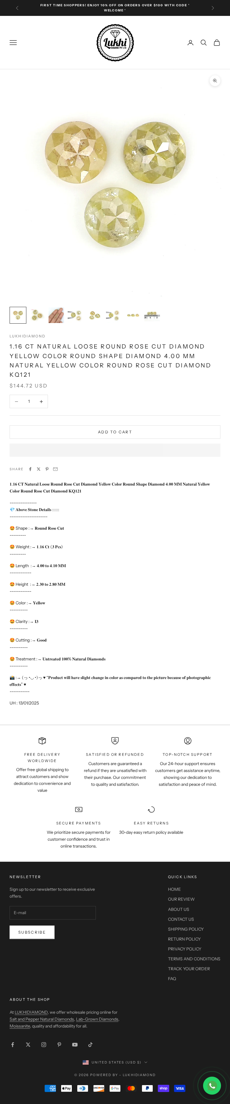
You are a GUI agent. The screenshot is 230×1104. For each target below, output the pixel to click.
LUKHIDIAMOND (28, 336)
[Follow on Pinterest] (59, 1045)
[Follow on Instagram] (44, 1045)
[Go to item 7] (133, 315)
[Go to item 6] (113, 315)
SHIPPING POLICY (186, 929)
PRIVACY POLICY (184, 949)
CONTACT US (181, 919)
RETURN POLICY (184, 939)
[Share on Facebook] (30, 469)
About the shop (30, 999)
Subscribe (32, 932)
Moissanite (20, 1026)
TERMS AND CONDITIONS (194, 959)
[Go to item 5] (94, 315)
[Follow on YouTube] (75, 1045)
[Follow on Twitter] (28, 1045)
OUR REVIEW (181, 899)
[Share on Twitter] (38, 469)
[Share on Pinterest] (47, 469)
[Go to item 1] (18, 315)
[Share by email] (55, 469)
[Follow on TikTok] (90, 1045)
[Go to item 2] (37, 315)
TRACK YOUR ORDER (189, 968)
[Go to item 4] (75, 315)
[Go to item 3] (56, 315)
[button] (115, 450)
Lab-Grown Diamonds (97, 1019)
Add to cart (115, 431)
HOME (174, 889)
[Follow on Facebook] (13, 1045)
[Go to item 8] (152, 314)
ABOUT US (178, 909)
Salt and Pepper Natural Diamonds (42, 1019)
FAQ (172, 978)
